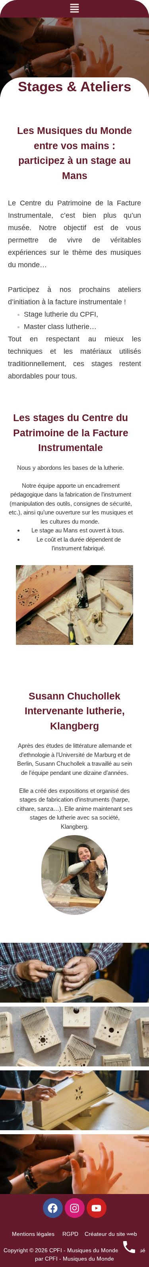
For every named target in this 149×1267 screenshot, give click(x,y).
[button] (74, 9)
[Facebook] (53, 1208)
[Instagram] (75, 1208)
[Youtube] (96, 1208)
